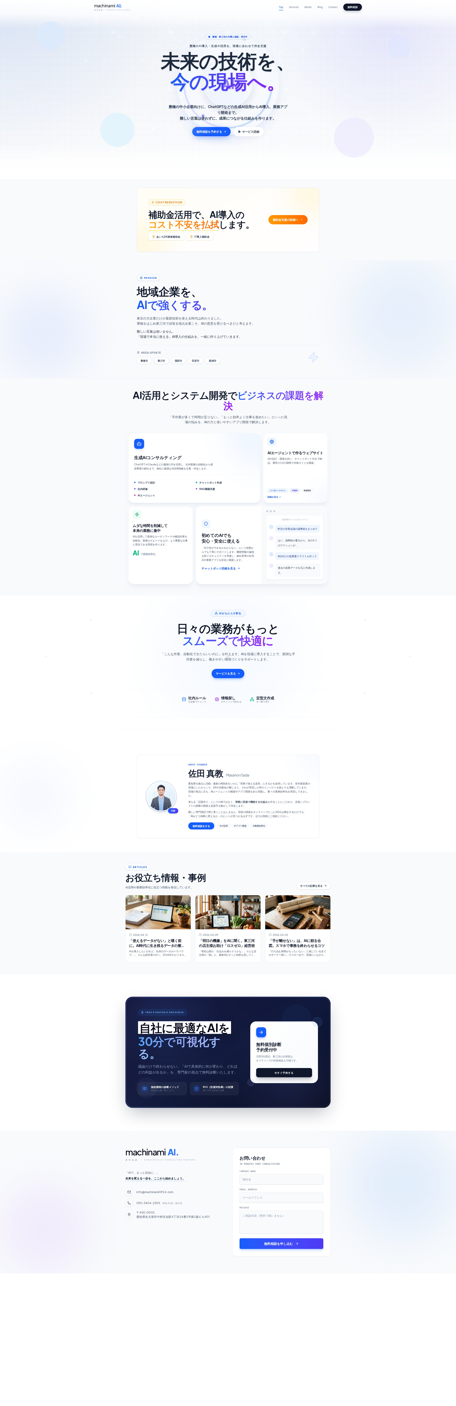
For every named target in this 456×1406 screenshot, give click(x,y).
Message (244, 1207)
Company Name (248, 1171)
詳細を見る (273, 497)
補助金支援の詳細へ (285, 219)
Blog (320, 7)
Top (281, 7)
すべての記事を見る (311, 885)
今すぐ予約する (284, 1072)
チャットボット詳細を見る (219, 568)
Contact (333, 7)
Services (294, 7)
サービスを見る (226, 673)
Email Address (248, 1189)
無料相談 (353, 7)
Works (308, 7)
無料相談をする (201, 826)
